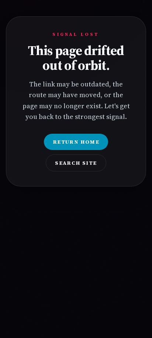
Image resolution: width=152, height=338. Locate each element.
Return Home (76, 142)
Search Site (76, 163)
